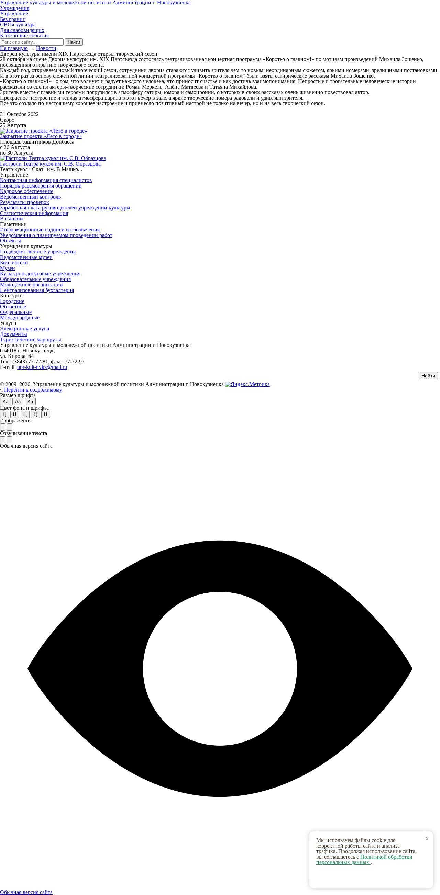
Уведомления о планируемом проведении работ (56, 235)
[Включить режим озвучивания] (3, 439)
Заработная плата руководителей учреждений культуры (65, 208)
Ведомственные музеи (26, 257)
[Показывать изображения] (3, 427)
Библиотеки (14, 262)
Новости (46, 48)
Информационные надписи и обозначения (50, 230)
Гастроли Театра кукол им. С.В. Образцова (50, 164)
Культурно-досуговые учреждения (40, 273)
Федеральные (16, 312)
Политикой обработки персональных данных (364, 859)
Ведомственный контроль (30, 197)
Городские (12, 301)
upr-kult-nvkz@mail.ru (42, 367)
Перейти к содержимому (33, 390)
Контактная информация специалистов (46, 180)
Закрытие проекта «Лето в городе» (41, 136)
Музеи (7, 268)
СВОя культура (18, 24)
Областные (13, 306)
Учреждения (14, 8)
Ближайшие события (24, 35)
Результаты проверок (24, 202)
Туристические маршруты (30, 339)
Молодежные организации (31, 284)
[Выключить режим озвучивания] (9, 439)
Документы (13, 334)
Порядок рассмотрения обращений (41, 186)
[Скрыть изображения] (9, 427)
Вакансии (11, 219)
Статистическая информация (34, 213)
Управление (14, 13)
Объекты (10, 240)
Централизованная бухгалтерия (37, 290)
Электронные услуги (25, 328)
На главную (14, 48)
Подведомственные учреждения (38, 251)
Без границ (13, 19)
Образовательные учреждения (35, 279)
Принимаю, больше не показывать (374, 877)
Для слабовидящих (22, 30)
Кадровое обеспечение (26, 191)
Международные (20, 317)
